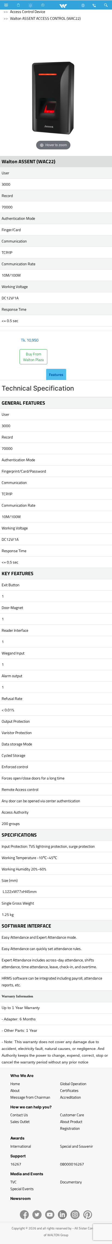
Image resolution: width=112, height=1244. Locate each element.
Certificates (69, 1090)
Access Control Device (27, 11)
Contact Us (19, 1115)
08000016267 (72, 1164)
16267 (15, 1164)
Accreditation (70, 1097)
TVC (13, 1182)
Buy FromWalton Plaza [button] (33, 356)
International (20, 1146)
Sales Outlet (20, 1121)
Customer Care (72, 1115)
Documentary (71, 1182)
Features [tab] (56, 374)
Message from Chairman (30, 1097)
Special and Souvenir (76, 1146)
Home (15, 1083)
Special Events (22, 1188)
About (15, 1090)
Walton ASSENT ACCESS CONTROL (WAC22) (45, 18)
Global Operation (73, 1083)
